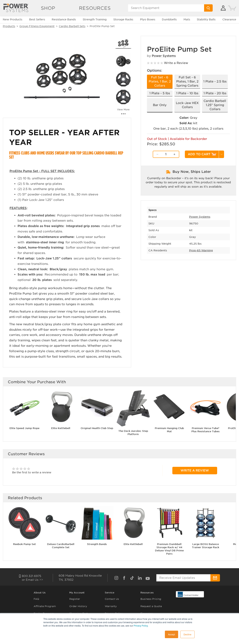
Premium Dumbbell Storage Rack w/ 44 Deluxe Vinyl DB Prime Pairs (169, 549)
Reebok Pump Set (24, 544)
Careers (39, 620)
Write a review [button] (195, 470)
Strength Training (95, 19)
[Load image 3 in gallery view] (123, 61)
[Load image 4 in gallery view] (123, 79)
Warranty (111, 606)
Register (74, 599)
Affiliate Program (45, 606)
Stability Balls (206, 19)
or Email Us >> (32, 579)
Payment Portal (79, 628)
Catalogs (146, 620)
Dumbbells (169, 19)
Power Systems (164, 56)
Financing (146, 613)
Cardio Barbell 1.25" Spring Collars (215, 105)
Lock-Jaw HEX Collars (187, 105)
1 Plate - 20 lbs (215, 93)
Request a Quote (151, 606)
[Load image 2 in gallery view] (123, 44)
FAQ (36, 599)
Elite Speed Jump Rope (24, 428)
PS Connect (76, 620)
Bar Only (160, 105)
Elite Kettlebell (60, 428)
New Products (12, 19)
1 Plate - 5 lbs (159, 93)
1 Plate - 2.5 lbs (214, 81)
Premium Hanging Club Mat (169, 430)
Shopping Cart (78, 613)
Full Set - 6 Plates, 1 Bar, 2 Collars (160, 81)
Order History (78, 606)
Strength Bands (97, 544)
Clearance (229, 19)
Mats (187, 19)
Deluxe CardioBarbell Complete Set (60, 546)
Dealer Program (44, 613)
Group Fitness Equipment (37, 26)
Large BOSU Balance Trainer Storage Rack (205, 546)
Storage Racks (123, 19)
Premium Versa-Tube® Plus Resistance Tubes (205, 430)
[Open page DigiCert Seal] (188, 594)
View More (123, 109)
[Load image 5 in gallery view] (123, 97)
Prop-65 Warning (201, 250)
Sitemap (39, 628)
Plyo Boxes (147, 19)
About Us (40, 592)
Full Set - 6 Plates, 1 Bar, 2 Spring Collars (187, 81)
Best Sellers (37, 19)
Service (109, 592)
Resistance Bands (64, 19)
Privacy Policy (114, 613)
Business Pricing (150, 599)
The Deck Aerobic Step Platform (133, 433)
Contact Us (112, 599)
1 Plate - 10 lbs (187, 93)
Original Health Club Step (97, 428)
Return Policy (113, 620)
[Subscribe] (215, 577)
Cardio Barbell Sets (72, 26)
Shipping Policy (115, 628)
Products (9, 26)
